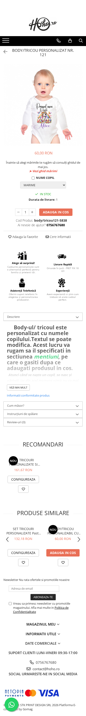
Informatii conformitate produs (28, 395)
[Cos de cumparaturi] (70, 40)
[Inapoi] (3, 52)
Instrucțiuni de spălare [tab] (22, 414)
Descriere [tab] (13, 317)
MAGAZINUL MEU (41, 624)
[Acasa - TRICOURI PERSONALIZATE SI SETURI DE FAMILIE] (43, 25)
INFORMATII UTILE (41, 634)
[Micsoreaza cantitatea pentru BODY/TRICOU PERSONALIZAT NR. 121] (18, 212)
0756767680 (45, 662)
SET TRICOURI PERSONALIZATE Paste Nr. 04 (23, 531)
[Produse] (6, 41)
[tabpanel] (43, 105)
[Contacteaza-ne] (58, 40)
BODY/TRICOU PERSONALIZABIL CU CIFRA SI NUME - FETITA (62, 531)
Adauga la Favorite (24, 237)
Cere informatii (60, 237)
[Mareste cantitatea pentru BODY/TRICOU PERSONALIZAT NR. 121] (32, 212)
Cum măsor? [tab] (15, 405)
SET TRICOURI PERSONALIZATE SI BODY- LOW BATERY (23, 462)
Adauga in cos (56, 212)
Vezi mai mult (18, 387)
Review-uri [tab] (16, 422)
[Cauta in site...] (81, 40)
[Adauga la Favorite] (23, 489)
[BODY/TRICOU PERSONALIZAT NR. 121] (43, 105)
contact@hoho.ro (46, 669)
